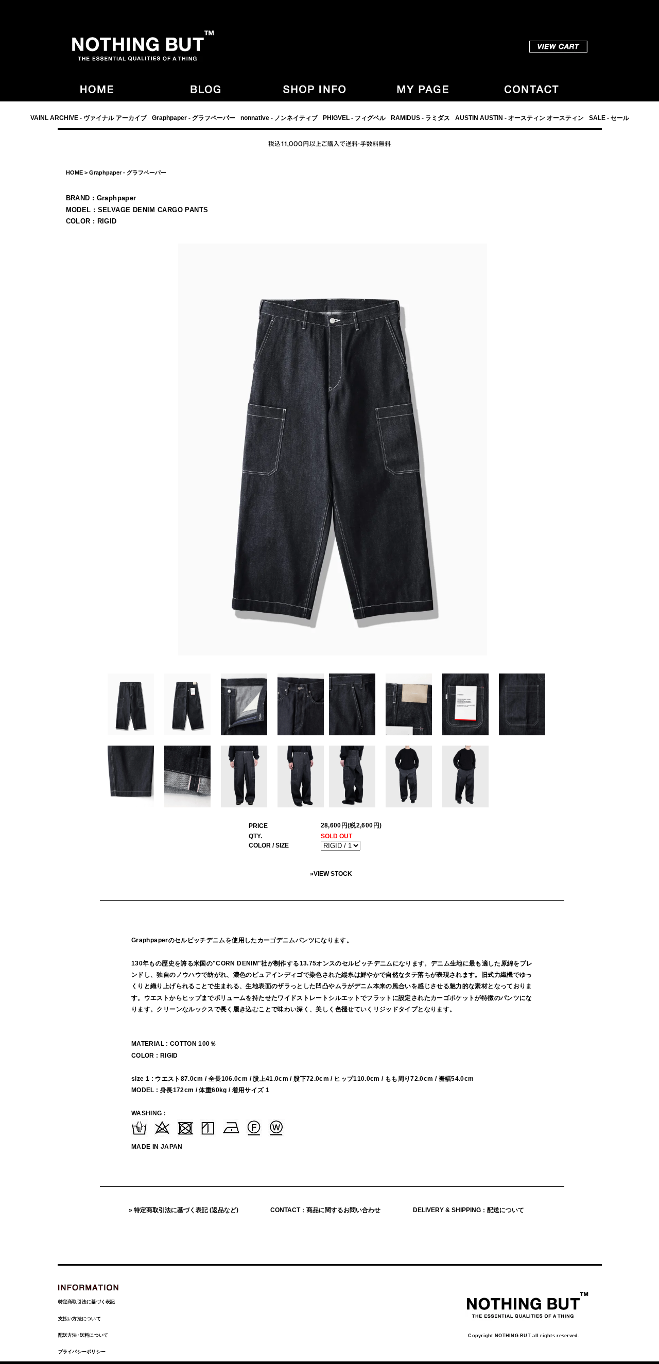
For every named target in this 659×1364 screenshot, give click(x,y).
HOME (74, 172)
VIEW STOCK (333, 873)
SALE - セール (609, 118)
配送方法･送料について (83, 1335)
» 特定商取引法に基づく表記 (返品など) (183, 1210)
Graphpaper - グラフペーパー (193, 118)
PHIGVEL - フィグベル (354, 118)
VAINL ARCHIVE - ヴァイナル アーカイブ (88, 118)
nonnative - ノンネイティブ (279, 118)
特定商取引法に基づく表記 (86, 1301)
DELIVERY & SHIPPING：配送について (468, 1210)
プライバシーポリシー (82, 1351)
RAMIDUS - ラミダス (420, 118)
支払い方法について (79, 1318)
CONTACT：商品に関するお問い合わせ (325, 1210)
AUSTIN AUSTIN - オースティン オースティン (519, 118)
